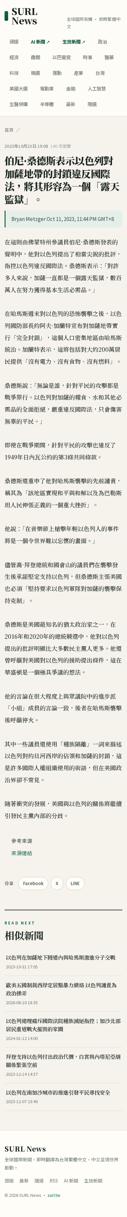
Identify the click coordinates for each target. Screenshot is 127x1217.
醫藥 (109, 57)
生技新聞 (72, 41)
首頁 (9, 130)
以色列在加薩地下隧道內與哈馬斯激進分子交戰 (60, 957)
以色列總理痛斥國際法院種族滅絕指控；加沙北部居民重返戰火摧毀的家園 (63, 1025)
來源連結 (21, 853)
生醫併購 (18, 104)
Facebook (33, 883)
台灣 (100, 72)
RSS (53, 1180)
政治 (102, 41)
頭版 (14, 41)
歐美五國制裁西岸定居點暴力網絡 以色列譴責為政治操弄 (61, 989)
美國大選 (18, 88)
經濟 (14, 57)
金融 (70, 88)
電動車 (47, 88)
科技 (14, 72)
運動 (57, 72)
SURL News (24, 16)
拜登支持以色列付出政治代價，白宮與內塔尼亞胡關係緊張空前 (63, 1061)
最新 (70, 104)
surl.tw (54, 1195)
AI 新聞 (38, 41)
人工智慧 (97, 88)
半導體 (47, 104)
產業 (78, 72)
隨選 (92, 104)
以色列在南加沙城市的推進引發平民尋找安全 (58, 1092)
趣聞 (35, 57)
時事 (87, 57)
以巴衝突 (61, 57)
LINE (75, 883)
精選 (35, 72)
